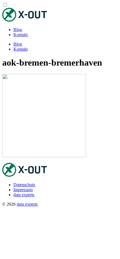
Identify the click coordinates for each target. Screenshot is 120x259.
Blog (17, 29)
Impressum (23, 189)
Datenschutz (24, 184)
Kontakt (20, 34)
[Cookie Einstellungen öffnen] (44, 247)
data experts (23, 194)
